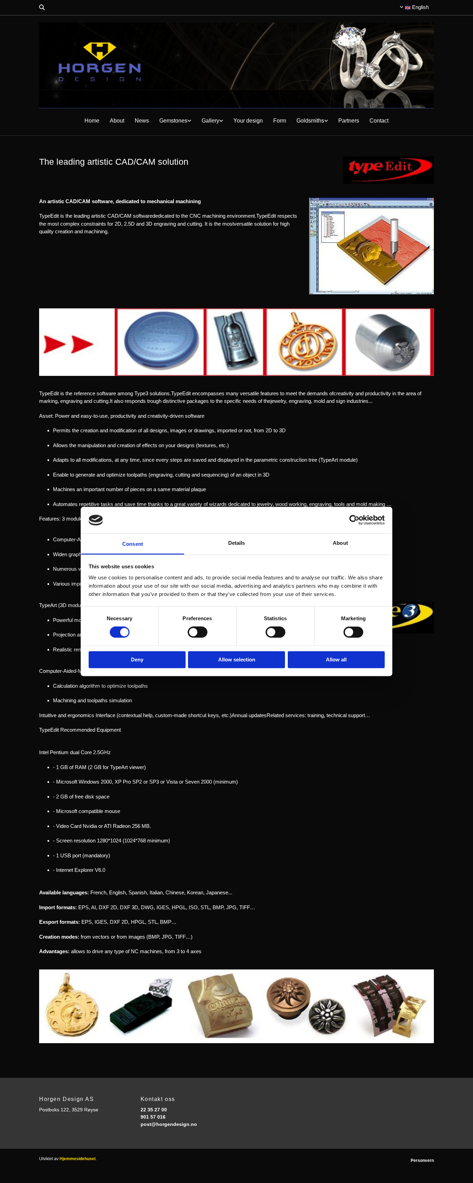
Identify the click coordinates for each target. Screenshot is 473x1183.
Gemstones (173, 121)
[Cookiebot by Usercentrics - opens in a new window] (354, 520)
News (142, 121)
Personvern (422, 1160)
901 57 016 (153, 1117)
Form (279, 121)
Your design (248, 121)
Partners (348, 121)
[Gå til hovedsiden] (236, 65)
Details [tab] (236, 543)
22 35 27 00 (154, 1109)
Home (91, 121)
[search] (42, 7)
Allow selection (236, 659)
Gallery (210, 121)
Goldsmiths (310, 121)
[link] (175, 121)
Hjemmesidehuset (78, 1158)
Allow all (336, 659)
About (117, 121)
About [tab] (340, 543)
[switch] (197, 632)
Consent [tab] (132, 544)
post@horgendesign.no (169, 1124)
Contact (379, 121)
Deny (137, 659)
